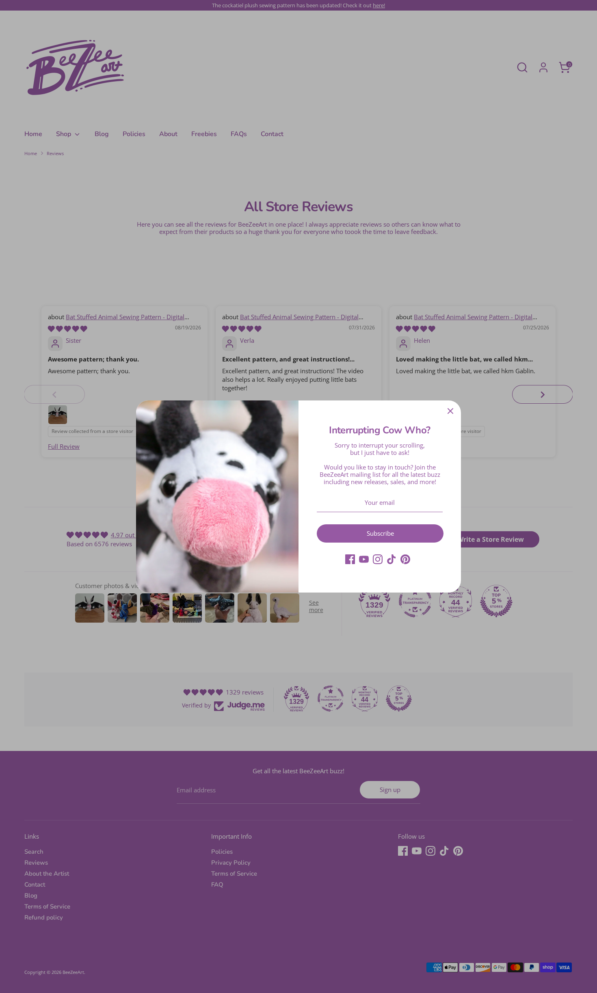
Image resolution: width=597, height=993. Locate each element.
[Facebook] (350, 559)
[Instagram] (378, 559)
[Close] (450, 411)
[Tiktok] (391, 559)
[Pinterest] (405, 559)
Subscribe (380, 533)
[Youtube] (364, 559)
